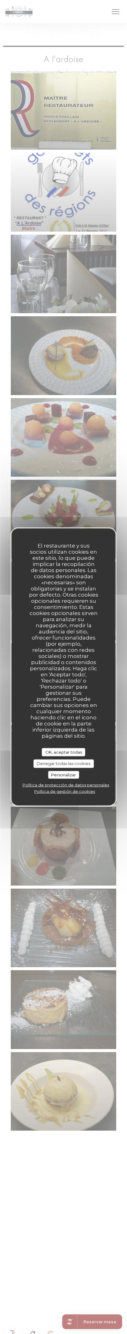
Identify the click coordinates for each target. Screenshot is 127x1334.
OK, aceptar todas (63, 751)
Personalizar (63, 774)
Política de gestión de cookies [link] (64, 791)
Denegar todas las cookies (63, 763)
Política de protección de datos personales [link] (66, 784)
